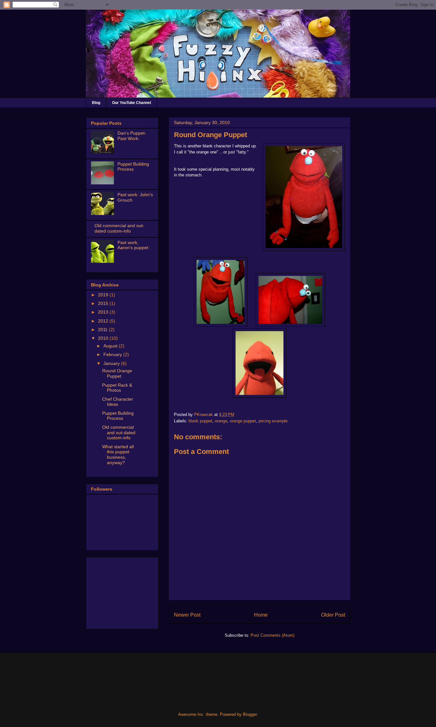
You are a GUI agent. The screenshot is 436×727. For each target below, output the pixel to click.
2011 (103, 329)
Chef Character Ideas (117, 402)
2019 (103, 294)
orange (221, 421)
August (111, 345)
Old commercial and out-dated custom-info (119, 228)
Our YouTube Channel (131, 102)
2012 (103, 320)
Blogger (250, 714)
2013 (103, 312)
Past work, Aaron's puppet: (133, 245)
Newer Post (187, 615)
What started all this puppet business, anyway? (118, 454)
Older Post (333, 615)
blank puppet (200, 421)
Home (261, 615)
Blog (96, 102)
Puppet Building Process (133, 166)
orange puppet (243, 421)
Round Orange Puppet (117, 373)
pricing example (273, 421)
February (113, 354)
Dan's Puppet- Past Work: (131, 135)
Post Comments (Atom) (272, 635)
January (112, 363)
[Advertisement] (123, 591)
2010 (103, 338)
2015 (103, 303)
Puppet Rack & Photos (117, 387)
